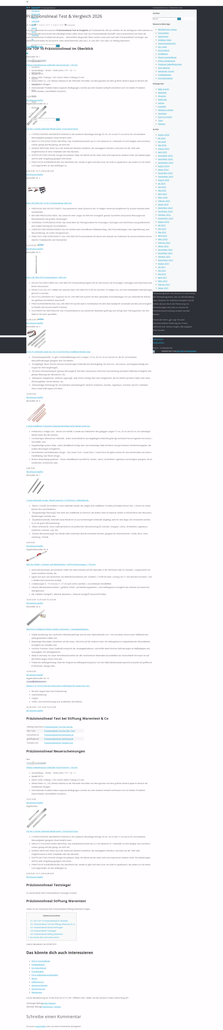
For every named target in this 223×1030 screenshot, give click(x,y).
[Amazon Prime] (39, 245)
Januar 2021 (163, 288)
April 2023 (162, 194)
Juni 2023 (162, 187)
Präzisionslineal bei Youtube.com (58, 742)
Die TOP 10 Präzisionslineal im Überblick (49, 921)
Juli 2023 (161, 183)
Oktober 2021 (164, 256)
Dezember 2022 (165, 208)
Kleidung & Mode (165, 110)
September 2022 (165, 218)
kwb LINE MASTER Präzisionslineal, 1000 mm (46, 277)
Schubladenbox (38, 964)
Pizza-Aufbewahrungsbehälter (44, 975)
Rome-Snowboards (166, 60)
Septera (180, 351)
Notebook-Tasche (166, 71)
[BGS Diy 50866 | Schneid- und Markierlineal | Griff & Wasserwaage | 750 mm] (36, 561)
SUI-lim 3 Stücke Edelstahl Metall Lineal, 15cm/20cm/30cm (52, 128)
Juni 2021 (162, 270)
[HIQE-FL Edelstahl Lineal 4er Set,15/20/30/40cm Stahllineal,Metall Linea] (36, 348)
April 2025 (162, 152)
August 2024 (163, 166)
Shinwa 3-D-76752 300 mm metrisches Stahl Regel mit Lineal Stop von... (58, 685)
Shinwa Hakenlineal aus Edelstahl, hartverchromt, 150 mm (52, 65)
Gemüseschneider (39, 985)
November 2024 (165, 159)
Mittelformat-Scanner (167, 29)
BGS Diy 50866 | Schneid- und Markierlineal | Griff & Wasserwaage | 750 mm (61, 564)
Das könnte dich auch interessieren (43, 937)
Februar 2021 (164, 284)
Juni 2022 (162, 228)
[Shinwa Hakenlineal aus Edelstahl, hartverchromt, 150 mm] (36, 764)
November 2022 (165, 211)
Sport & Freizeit (165, 117)
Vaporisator (163, 36)
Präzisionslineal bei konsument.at (58, 734)
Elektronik (162, 99)
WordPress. (191, 351)
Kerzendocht (163, 50)
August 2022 (163, 221)
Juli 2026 (161, 138)
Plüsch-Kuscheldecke (40, 961)
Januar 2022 (163, 246)
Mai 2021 (162, 274)
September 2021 (165, 260)
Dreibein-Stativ (164, 40)
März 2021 (163, 281)
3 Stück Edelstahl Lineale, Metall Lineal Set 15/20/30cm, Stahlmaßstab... (57, 500)
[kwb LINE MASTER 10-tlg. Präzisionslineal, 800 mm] (36, 199)
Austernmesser (38, 989)
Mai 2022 (162, 232)
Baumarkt (162, 92)
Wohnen (161, 124)
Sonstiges (162, 113)
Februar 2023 (164, 201)
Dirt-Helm (162, 47)
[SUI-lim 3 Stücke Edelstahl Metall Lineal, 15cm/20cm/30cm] (36, 125)
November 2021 (165, 253)
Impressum (158, 339)
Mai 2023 (162, 190)
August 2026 (163, 134)
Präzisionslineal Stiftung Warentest (46, 934)
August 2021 (163, 263)
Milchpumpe (36, 992)
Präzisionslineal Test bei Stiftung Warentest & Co (52, 924)
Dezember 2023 (165, 173)
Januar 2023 (163, 204)
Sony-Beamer (164, 67)
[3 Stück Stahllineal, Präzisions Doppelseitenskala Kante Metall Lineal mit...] (36, 422)
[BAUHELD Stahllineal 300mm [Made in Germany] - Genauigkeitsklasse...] (36, 625)
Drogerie (162, 96)
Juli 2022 (161, 225)
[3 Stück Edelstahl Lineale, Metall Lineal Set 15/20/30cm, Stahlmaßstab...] (36, 496)
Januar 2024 (163, 169)
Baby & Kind (163, 89)
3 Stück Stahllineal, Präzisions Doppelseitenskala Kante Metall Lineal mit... (58, 426)
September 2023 (165, 176)
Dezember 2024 (165, 155)
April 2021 (162, 277)
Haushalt (71, 24)
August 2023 (163, 180)
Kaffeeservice (37, 982)
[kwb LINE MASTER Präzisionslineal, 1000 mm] (36, 274)
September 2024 (165, 162)
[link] (32, 40)
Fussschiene (163, 33)
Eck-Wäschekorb (38, 968)
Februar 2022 (164, 242)
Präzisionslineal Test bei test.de (58, 726)
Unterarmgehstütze (167, 43)
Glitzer (34, 978)
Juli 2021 (161, 267)
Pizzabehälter (37, 971)
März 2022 (163, 239)
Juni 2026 (162, 141)
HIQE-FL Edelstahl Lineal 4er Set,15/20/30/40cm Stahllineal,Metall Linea (58, 351)
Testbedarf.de (34, 46)
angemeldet (40, 1026)
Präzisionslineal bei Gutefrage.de (58, 738)
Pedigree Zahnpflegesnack (170, 64)
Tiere (160, 120)
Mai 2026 (162, 145)
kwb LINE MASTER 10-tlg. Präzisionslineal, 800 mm (49, 203)
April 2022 (162, 235)
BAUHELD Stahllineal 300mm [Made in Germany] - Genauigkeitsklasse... (57, 629)
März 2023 (163, 197)
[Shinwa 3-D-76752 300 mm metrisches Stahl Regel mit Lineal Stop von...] (36, 682)
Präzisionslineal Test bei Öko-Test (59, 730)
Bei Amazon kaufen (34, 174)
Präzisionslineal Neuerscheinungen (46, 927)
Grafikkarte (163, 53)
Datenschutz (158, 342)
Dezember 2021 (165, 249)
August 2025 (163, 148)
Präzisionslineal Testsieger (43, 931)
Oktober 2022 (164, 214)
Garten (161, 103)
